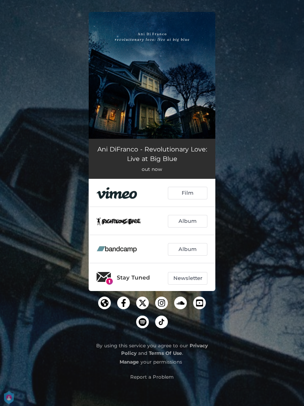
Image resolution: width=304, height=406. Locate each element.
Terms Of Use (165, 353)
